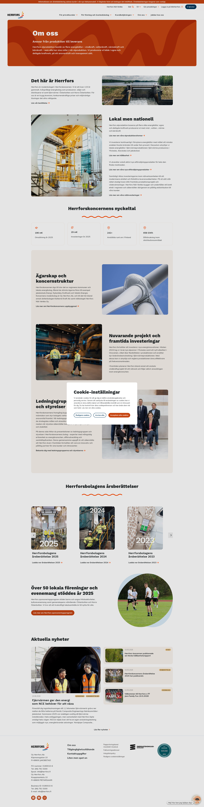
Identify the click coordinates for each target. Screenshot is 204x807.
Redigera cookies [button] (82, 415)
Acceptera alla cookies (119, 415)
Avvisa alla (99, 415)
